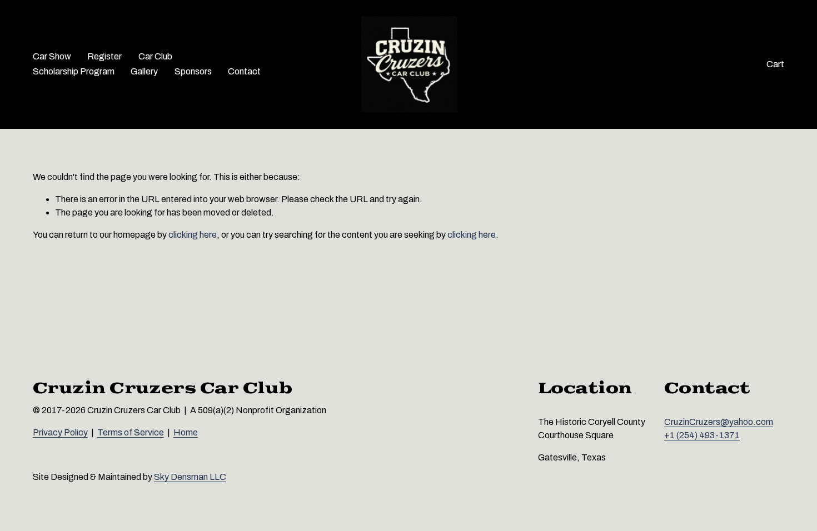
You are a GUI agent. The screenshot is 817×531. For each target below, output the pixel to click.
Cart (775, 64)
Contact (244, 71)
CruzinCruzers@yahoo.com (718, 422)
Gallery (144, 71)
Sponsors (193, 71)
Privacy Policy (60, 432)
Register (104, 56)
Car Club (155, 56)
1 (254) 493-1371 (705, 435)
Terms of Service (130, 432)
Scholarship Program (73, 71)
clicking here (192, 234)
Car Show (52, 56)
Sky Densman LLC (190, 477)
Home (185, 432)
